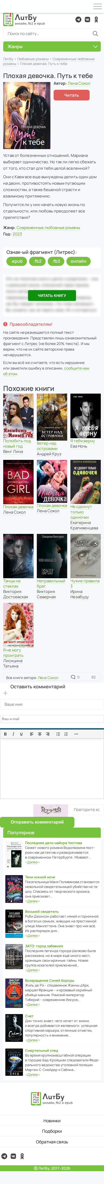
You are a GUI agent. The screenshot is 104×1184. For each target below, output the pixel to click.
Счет (29, 1016)
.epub (17, 261)
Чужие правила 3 (84, 583)
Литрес (31, 343)
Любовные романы (33, 58)
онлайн (78, 261)
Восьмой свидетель (42, 911)
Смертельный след (41, 1050)
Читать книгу (52, 295)
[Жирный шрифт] (5, 734)
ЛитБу (8, 58)
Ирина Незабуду (79, 594)
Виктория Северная (46, 594)
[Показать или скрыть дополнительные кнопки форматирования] (77, 734)
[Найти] (95, 33)
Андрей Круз (49, 454)
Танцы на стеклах (11, 583)
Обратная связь (52, 1142)
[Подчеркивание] (21, 734)
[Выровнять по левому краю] (32, 734)
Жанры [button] (15, 46)
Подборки (52, 1131)
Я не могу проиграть (13, 652)
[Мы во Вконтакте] (87, 19)
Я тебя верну (82, 441)
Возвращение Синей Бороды (49, 980)
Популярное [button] (20, 832)
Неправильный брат (51, 583)
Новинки (52, 1121)
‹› (32, 862)
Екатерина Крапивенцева (84, 525)
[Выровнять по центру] (40, 734)
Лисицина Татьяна (12, 663)
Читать (71, 95)
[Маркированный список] (58, 734)
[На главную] (24, 19)
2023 (17, 234)
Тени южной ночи (40, 877)
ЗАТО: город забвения (44, 946)
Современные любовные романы (48, 227)
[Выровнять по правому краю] (48, 734)
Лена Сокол (79, 83)
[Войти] (6, 6)
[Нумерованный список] (66, 734)
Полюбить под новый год (17, 443)
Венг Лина (13, 451)
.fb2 (37, 261)
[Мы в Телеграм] (78, 19)
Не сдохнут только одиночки (81, 512)
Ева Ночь (78, 446)
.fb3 (56, 261)
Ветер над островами (47, 445)
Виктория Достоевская (15, 594)
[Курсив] (13, 734)
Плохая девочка (18, 507)
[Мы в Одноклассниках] (96, 19)
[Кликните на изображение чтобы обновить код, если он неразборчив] (50, 810)
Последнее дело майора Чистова (53, 842)
